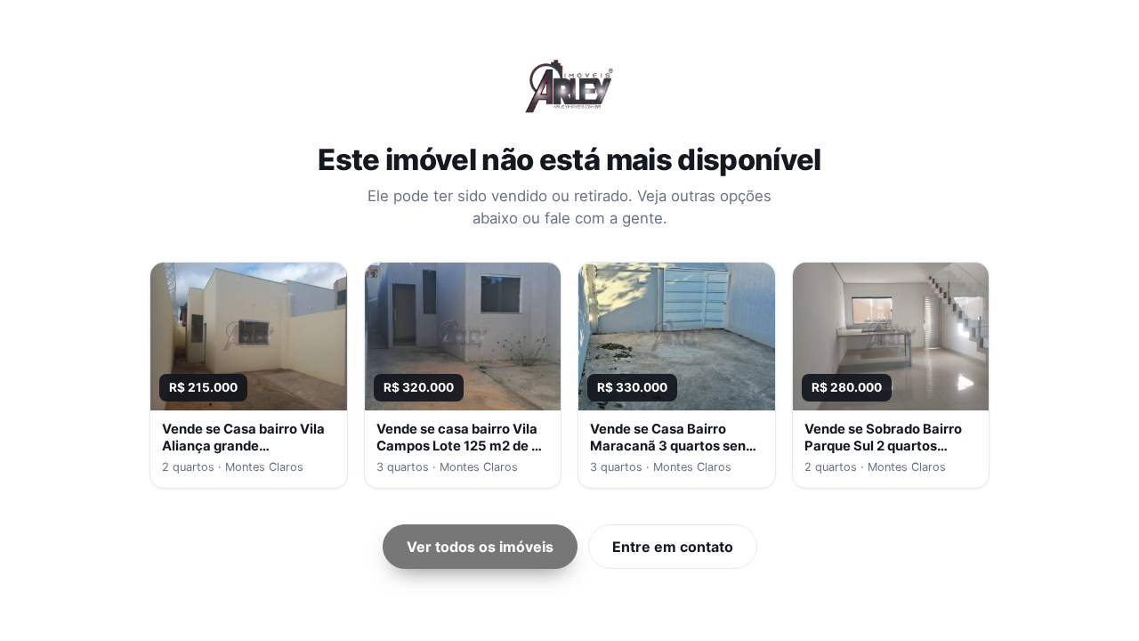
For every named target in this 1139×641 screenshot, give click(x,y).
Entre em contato (672, 547)
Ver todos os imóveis (480, 547)
